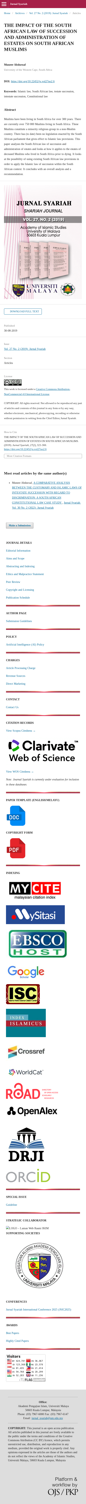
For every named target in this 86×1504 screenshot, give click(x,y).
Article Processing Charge (20, 668)
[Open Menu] (4, 4)
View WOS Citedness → (20, 771)
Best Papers (12, 1333)
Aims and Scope (15, 558)
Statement (38, 574)
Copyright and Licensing (20, 589)
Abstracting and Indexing (20, 566)
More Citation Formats (19, 456)
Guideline (11, 1204)
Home (7, 13)
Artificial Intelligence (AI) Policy (25, 644)
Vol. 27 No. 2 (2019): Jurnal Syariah (48, 13)
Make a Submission (20, 525)
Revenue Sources (15, 675)
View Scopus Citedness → (21, 730)
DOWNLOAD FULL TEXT (24, 311)
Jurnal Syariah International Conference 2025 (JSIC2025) (38, 1309)
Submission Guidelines (19, 621)
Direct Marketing (15, 683)
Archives (20, 13)
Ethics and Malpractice (19, 574)
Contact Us (12, 707)
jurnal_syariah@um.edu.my (47, 1418)
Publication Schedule (18, 597)
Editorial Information (18, 550)
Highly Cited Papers (17, 1340)
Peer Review (13, 581)
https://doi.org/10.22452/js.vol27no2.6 (33, 81)
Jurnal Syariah (18, 3)
